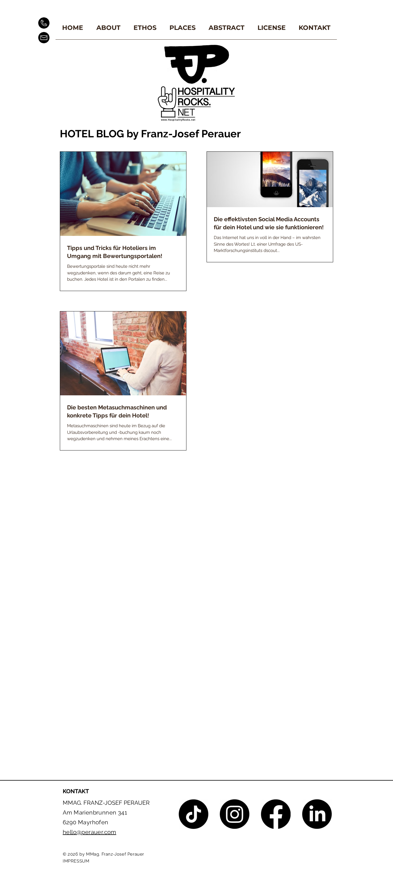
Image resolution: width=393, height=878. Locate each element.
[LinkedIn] (317, 814)
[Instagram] (234, 814)
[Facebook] (276, 814)
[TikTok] (193, 814)
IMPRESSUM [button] (76, 861)
